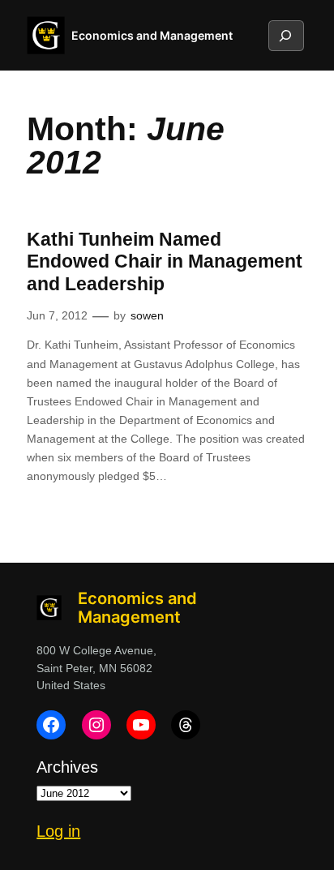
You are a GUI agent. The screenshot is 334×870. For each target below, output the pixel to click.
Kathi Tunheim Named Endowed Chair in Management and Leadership (164, 261)
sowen (147, 315)
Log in (58, 831)
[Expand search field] (285, 35)
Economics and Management (152, 35)
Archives (67, 767)
